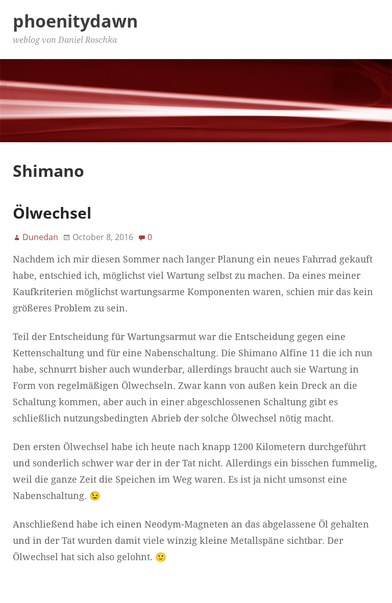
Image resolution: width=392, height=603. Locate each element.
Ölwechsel (52, 212)
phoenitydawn (75, 21)
